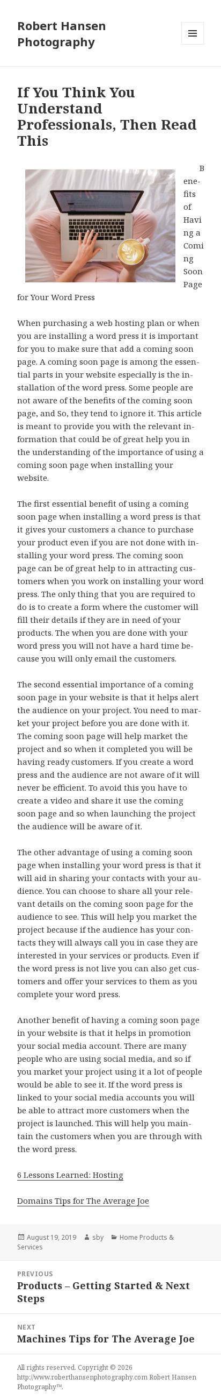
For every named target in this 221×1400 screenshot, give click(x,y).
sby (98, 1237)
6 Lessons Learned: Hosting (70, 1174)
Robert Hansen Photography (61, 33)
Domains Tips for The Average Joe (83, 1200)
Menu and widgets (193, 44)
